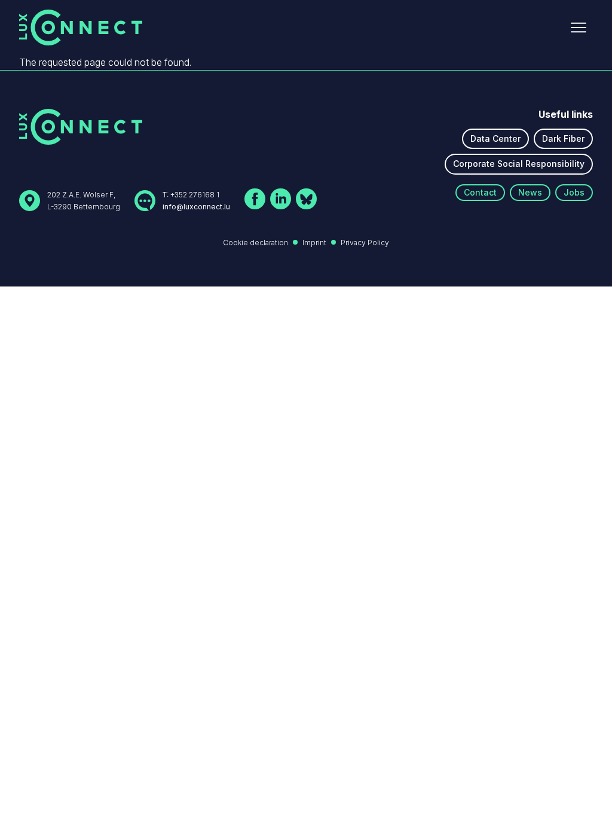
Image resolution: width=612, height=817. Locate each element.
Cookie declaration (255, 242)
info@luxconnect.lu (196, 206)
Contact (480, 192)
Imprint (314, 242)
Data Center (495, 138)
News (530, 192)
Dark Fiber (563, 138)
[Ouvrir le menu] (578, 27)
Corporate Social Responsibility (519, 163)
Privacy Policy (365, 242)
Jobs (574, 192)
